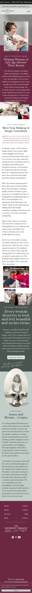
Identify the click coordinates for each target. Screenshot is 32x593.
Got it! (16, 590)
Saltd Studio (20, 579)
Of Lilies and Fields (20, 582)
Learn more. (13, 587)
